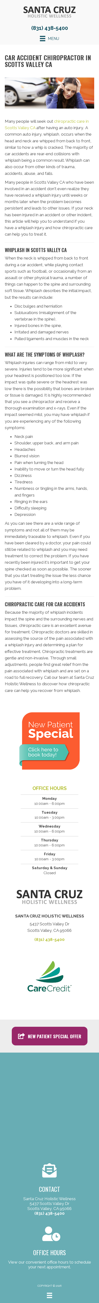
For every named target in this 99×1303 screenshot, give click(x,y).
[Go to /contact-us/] (49, 1190)
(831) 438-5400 (49, 28)
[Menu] (49, 1295)
